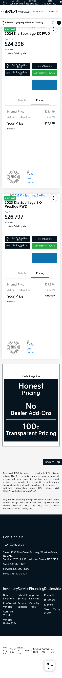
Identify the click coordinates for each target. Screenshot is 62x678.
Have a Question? (44, 66)
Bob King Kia (5, 650)
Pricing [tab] (40, 100)
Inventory (10, 589)
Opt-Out (53, 650)
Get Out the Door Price (19, 73)
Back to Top (52, 462)
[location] (61, 2)
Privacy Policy (12, 650)
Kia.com (48, 604)
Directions (49, 600)
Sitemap (28, 650)
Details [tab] (22, 100)
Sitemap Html (37, 650)
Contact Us (16, 544)
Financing (36, 589)
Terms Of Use (20, 650)
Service (23, 589)
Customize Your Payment (44, 73)
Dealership (52, 589)
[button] (17, 66)
